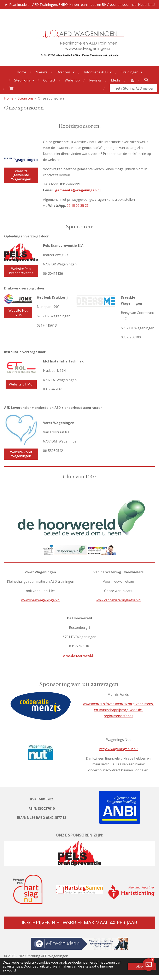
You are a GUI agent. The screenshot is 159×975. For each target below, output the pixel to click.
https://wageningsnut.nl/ (118, 749)
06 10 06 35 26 (78, 205)
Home (8, 98)
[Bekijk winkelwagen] (11, 88)
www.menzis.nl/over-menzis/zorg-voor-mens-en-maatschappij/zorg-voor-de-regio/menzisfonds (118, 709)
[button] (151, 497)
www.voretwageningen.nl (40, 600)
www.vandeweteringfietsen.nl (118, 600)
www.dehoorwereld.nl (79, 655)
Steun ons (26, 98)
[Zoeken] (146, 79)
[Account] (132, 80)
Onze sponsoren (51, 98)
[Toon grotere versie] (40, 752)
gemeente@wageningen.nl (78, 190)
